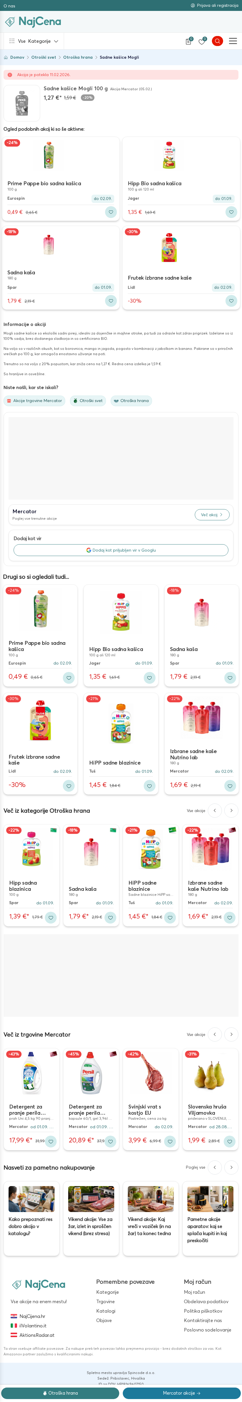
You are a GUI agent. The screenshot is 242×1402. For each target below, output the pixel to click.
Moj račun (194, 1292)
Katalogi (105, 1311)
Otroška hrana (78, 57)
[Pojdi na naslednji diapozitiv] (231, 811)
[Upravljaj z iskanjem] (217, 41)
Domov (17, 57)
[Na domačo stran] (39, 1284)
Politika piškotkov (203, 1311)
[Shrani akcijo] (111, 212)
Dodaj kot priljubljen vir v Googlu (124, 550)
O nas (9, 6)
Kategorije (34, 41)
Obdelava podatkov (206, 1301)
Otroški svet (43, 57)
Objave (104, 1320)
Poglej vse (195, 1167)
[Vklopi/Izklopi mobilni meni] (233, 41)
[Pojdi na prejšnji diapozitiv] (215, 811)
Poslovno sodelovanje (207, 1330)
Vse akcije (196, 810)
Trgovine (105, 1301)
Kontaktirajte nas (203, 1320)
